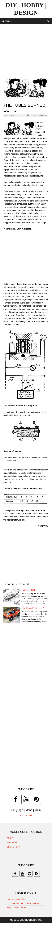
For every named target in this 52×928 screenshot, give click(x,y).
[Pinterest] (36, 799)
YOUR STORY (13, 847)
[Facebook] (15, 799)
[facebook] (15, 874)
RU (30, 815)
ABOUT (10, 838)
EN (21, 815)
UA (26, 815)
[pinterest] (29, 874)
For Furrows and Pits (16, 899)
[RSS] (37, 874)
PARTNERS (12, 842)
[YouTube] (25, 799)
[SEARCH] (48, 21)
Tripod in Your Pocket (16, 908)
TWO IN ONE (29, 590)
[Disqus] (25, 667)
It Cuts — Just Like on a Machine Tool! (24, 903)
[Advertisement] (26, 50)
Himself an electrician (38, 115)
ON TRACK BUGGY (32, 608)
